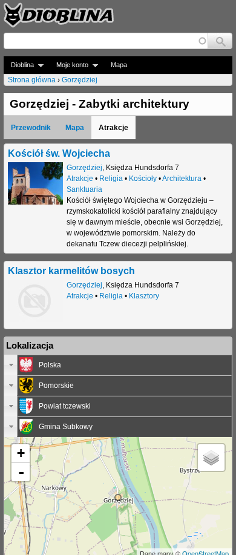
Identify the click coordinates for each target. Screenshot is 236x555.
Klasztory (144, 296)
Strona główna (32, 80)
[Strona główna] (59, 15)
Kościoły (143, 178)
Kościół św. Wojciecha (59, 153)
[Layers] (211, 457)
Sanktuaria (84, 189)
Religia (111, 178)
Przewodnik (31, 127)
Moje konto (68, 65)
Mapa (119, 64)
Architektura (182, 178)
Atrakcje (80, 178)
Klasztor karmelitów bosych (71, 270)
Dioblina (19, 65)
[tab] (118, 365)
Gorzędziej (79, 80)
